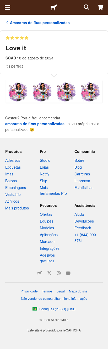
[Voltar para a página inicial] (54, 7)
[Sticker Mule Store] (40, 273)
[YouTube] (68, 273)
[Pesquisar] (86, 7)
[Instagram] (59, 273)
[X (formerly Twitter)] (49, 273)
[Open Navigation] (7, 7)
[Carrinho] (100, 7)
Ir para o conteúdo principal (4, 4)
